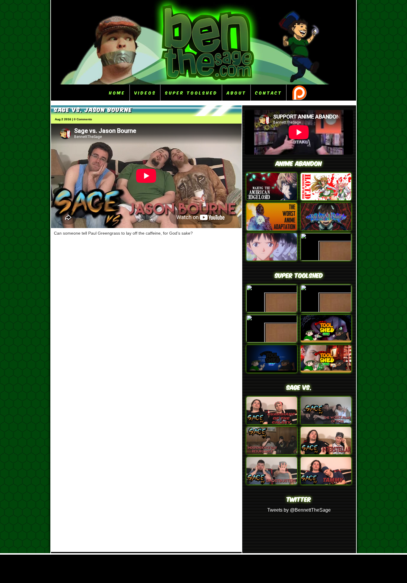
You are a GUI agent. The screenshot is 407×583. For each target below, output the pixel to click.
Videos (145, 92)
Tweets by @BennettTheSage (299, 510)
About (236, 92)
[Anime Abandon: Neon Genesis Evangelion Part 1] (271, 258)
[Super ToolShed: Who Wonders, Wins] (271, 310)
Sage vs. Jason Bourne (93, 109)
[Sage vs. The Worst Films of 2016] (326, 422)
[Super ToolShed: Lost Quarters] (326, 340)
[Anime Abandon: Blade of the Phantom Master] (326, 258)
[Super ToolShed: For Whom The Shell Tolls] (271, 370)
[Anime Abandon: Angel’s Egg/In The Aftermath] (271, 228)
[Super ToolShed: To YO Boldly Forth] (326, 370)
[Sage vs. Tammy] (326, 482)
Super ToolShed (191, 92)
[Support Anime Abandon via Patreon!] (299, 92)
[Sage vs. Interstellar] (326, 452)
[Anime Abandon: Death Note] (271, 198)
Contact (268, 92)
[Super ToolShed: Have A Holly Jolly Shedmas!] (271, 340)
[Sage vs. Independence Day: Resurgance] (271, 452)
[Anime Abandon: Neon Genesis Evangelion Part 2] (326, 228)
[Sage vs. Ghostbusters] (271, 482)
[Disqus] (146, 316)
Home (117, 92)
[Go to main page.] (203, 82)
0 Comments (83, 119)
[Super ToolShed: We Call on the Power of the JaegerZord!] (326, 310)
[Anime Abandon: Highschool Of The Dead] (326, 198)
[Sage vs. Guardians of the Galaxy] (271, 422)
